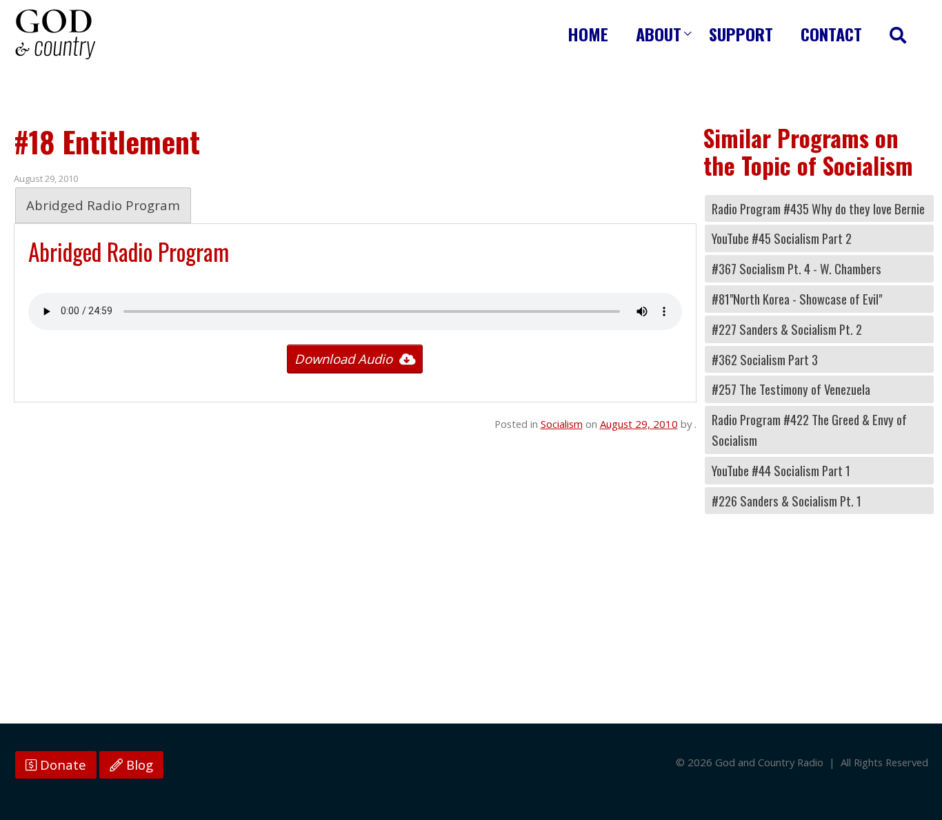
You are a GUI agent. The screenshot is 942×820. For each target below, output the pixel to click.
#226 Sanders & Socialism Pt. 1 (786, 500)
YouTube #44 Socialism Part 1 (781, 470)
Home (588, 33)
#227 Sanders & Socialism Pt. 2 (787, 329)
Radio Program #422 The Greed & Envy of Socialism (809, 429)
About (658, 33)
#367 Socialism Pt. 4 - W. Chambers (796, 268)
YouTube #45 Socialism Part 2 (782, 238)
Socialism (562, 424)
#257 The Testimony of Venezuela (791, 389)
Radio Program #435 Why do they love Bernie (818, 208)
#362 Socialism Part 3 (765, 359)
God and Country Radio (55, 34)
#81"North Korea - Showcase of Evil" (797, 298)
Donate (61, 764)
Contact (831, 33)
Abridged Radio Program (103, 205)
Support (741, 33)
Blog (138, 764)
